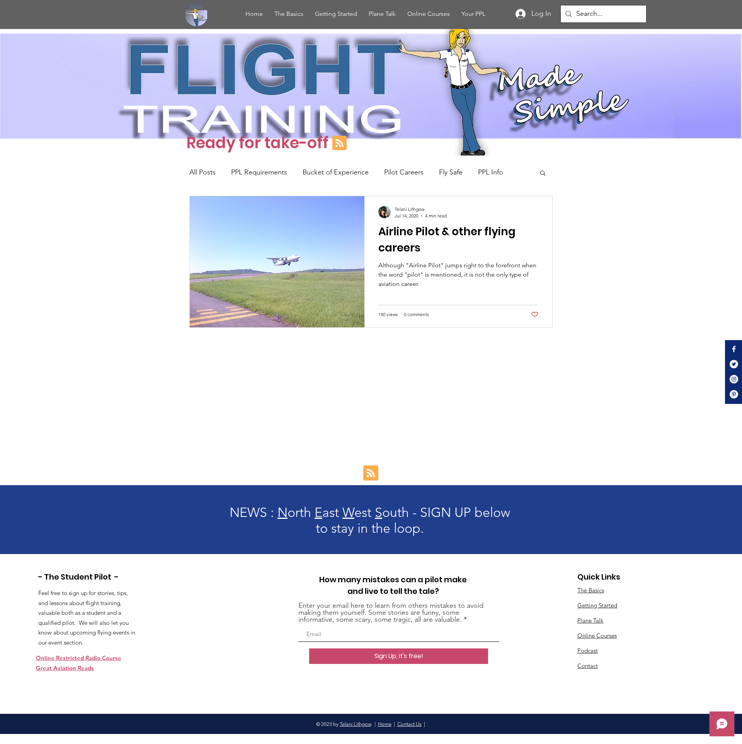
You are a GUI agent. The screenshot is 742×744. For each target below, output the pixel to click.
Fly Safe (451, 172)
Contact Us (409, 724)
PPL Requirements (259, 172)
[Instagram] (734, 379)
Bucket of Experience (336, 172)
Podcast (587, 650)
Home (384, 724)
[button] (542, 173)
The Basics (590, 590)
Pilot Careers (404, 172)
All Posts (202, 172)
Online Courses (597, 635)
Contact (587, 665)
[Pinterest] (734, 394)
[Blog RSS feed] (339, 143)
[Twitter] (734, 364)
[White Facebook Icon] (734, 349)
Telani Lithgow (355, 724)
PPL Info (490, 172)
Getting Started (597, 605)
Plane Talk (590, 620)
